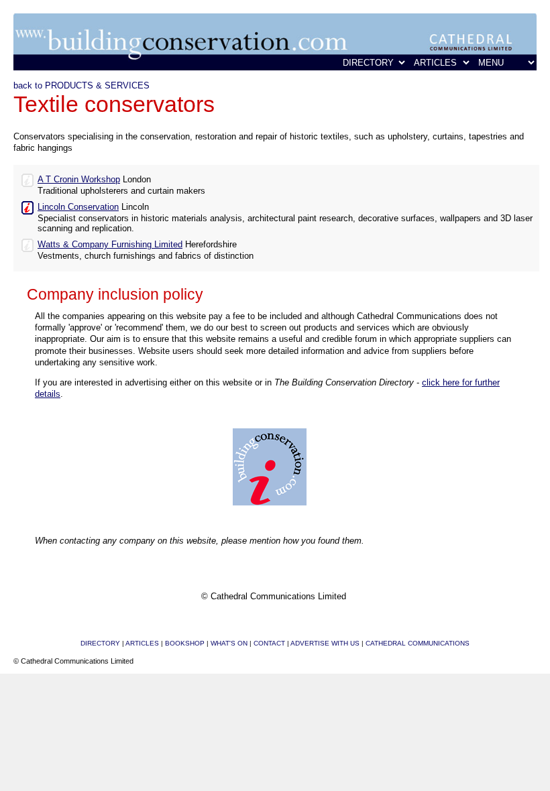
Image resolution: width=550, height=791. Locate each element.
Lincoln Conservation (78, 207)
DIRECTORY (100, 643)
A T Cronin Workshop (79, 179)
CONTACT (269, 643)
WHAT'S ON (229, 643)
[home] (275, 67)
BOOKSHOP (185, 643)
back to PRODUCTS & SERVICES (81, 85)
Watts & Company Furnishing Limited (110, 244)
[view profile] (27, 179)
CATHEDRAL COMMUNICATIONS (418, 643)
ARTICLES (142, 643)
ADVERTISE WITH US (325, 643)
